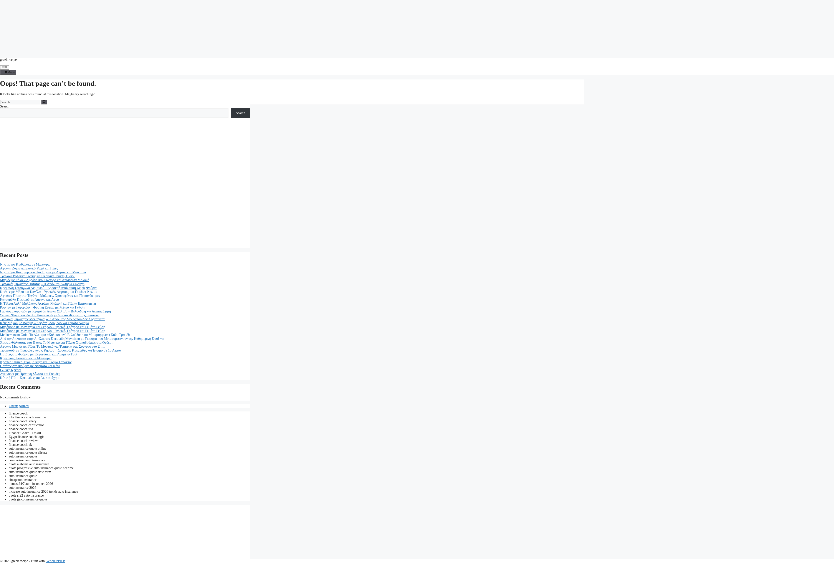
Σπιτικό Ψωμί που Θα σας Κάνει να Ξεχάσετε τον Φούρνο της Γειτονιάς (49, 315)
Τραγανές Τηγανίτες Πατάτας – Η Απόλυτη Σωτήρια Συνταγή (42, 284)
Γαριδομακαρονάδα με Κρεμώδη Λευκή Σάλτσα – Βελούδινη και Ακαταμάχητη (55, 311)
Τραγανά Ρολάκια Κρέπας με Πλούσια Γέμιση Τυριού (37, 276)
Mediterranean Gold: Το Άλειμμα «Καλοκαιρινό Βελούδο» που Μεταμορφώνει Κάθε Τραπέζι (65, 335)
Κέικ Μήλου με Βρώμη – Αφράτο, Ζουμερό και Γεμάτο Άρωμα (44, 323)
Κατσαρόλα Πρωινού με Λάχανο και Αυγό (29, 299)
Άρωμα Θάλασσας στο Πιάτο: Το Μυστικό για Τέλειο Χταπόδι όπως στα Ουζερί (56, 342)
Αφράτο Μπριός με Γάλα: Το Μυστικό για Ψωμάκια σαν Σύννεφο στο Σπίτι (52, 346)
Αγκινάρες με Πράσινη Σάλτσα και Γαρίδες (30, 374)
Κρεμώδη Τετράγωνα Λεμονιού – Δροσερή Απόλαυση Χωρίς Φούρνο (48, 288)
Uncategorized (19, 406)
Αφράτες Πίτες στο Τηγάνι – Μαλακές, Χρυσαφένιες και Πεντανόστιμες (50, 295)
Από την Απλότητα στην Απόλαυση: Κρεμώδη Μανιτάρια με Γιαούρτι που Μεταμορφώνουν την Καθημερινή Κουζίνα (82, 338)
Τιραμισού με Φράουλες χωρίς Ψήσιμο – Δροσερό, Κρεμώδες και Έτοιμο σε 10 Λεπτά (60, 350)
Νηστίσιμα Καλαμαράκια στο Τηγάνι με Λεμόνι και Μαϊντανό (43, 272)
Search (4, 106)
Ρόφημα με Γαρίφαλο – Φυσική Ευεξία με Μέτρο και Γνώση (42, 307)
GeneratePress (55, 561)
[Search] (44, 102)
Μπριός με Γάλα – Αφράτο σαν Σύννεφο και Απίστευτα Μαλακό (44, 280)
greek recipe (8, 59)
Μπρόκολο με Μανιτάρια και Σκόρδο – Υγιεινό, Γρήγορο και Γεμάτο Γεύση (52, 327)
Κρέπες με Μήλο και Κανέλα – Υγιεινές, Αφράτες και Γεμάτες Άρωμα (48, 292)
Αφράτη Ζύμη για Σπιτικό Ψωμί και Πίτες (29, 268)
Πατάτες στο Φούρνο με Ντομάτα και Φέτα (30, 366)
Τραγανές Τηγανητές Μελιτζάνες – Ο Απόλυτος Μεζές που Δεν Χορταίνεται (52, 319)
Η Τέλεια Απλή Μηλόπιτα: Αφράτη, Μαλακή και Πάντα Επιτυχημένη (48, 303)
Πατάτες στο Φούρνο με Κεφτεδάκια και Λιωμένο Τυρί (38, 354)
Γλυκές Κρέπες (10, 370)
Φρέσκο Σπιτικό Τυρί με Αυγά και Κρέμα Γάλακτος (36, 362)
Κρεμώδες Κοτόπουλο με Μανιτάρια (25, 358)
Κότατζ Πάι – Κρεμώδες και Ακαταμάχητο (30, 378)
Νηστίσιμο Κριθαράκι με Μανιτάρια (25, 264)
